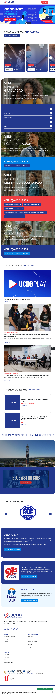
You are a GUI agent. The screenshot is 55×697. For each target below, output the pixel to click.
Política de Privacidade (9, 636)
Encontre (6, 641)
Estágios (30, 647)
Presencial (8, 165)
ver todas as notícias (29, 266)
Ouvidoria (6, 654)
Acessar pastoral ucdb (28, 600)
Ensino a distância (21, 165)
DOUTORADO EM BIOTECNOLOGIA (13, 216)
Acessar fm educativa (28, 576)
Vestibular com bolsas (10, 109)
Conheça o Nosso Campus (10, 639)
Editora (30, 644)
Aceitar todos (45, 688)
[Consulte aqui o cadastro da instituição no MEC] (28, 512)
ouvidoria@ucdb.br (8, 546)
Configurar (44, 692)
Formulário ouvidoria (11, 549)
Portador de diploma (10, 122)
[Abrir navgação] (50, 2)
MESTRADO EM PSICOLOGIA (12, 204)
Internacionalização (32, 641)
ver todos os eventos (34, 390)
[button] (53, 348)
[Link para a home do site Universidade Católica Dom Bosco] (27, 615)
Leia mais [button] (6, 301)
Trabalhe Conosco (8, 662)
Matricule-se (9, 69)
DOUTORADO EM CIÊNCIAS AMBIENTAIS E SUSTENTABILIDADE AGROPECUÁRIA (24, 212)
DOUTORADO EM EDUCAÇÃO (31, 204)
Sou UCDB (45, 2)
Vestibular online (9, 113)
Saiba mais (16, 69)
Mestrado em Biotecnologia (13, 208)
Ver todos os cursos (11, 35)
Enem (5, 126)
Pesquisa (30, 636)
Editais (5, 659)
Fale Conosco (7, 657)
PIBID (5, 665)
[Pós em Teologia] (27, 14)
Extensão (30, 639)
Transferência (8, 117)
